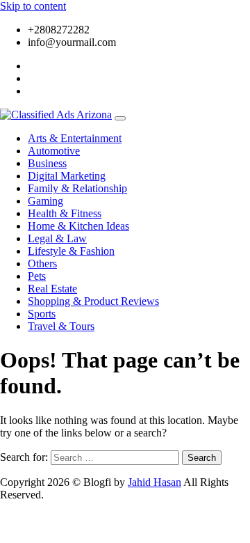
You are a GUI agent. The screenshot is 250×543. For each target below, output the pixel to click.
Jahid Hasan (154, 482)
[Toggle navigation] (120, 118)
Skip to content (33, 6)
